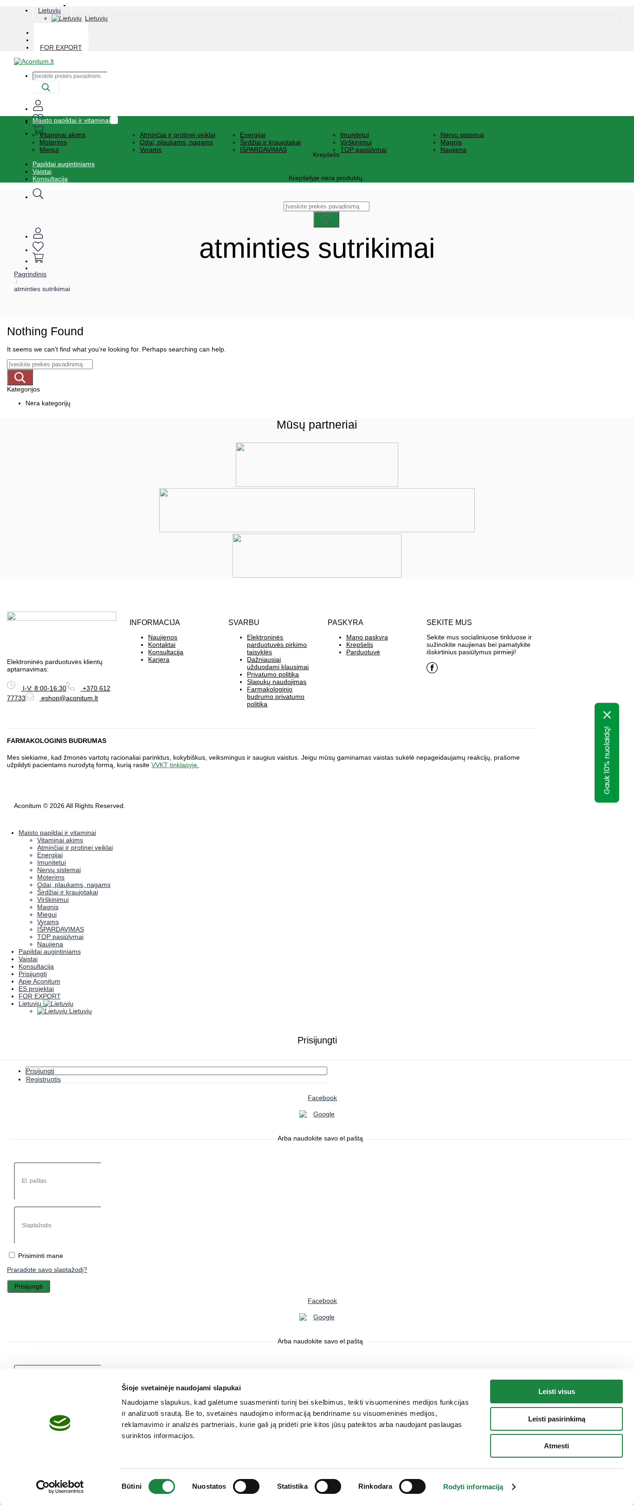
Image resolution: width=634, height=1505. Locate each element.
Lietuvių (49, 10)
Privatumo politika (273, 674)
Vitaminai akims (62, 134)
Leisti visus (556, 1391)
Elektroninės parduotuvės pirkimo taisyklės (277, 644)
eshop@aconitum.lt (68, 698)
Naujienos (162, 637)
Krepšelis (359, 644)
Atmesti (556, 1446)
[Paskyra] (38, 236)
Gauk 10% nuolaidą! (607, 760)
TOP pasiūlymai (363, 149)
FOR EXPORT (61, 47)
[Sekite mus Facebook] (432, 667)
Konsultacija (50, 178)
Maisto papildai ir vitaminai (71, 120)
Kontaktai (161, 644)
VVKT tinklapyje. (175, 765)
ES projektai (36, 988)
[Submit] (45, 87)
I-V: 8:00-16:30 (43, 688)
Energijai (252, 134)
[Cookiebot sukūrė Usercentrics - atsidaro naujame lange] (60, 1487)
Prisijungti (28, 1286)
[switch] (246, 1486)
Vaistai (42, 171)
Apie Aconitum (39, 981)
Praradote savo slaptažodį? (47, 1269)
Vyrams (151, 149)
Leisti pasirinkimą (556, 1419)
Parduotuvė (363, 652)
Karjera (158, 659)
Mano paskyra (367, 637)
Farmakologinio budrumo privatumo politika (275, 696)
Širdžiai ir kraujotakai (270, 142)
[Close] (607, 714)
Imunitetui (354, 134)
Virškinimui (356, 142)
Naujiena (453, 149)
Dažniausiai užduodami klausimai (278, 663)
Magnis (451, 142)
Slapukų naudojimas (276, 681)
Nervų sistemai (462, 134)
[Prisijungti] (38, 108)
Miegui (49, 149)
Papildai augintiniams (63, 164)
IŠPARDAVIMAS (263, 149)
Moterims (53, 142)
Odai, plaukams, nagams (176, 142)
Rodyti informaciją (473, 1487)
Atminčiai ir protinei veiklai (177, 134)
